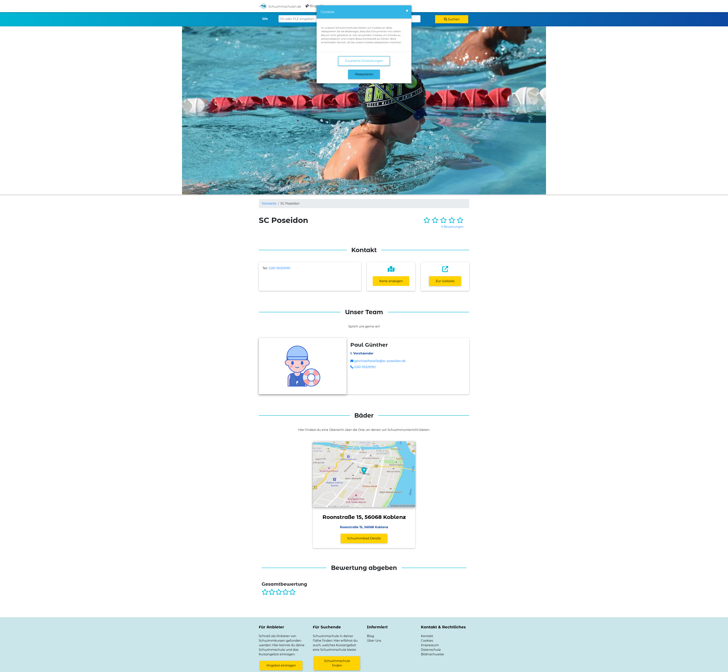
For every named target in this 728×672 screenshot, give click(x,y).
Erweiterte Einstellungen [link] (364, 61)
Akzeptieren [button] (364, 74)
